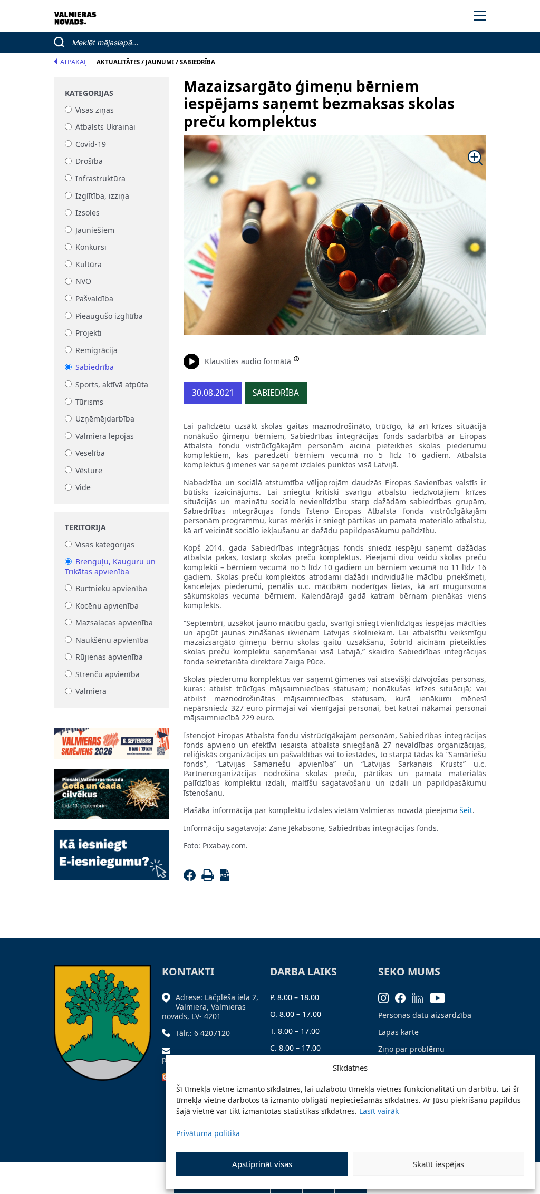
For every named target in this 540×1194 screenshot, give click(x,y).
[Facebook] (191, 878)
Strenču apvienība (107, 674)
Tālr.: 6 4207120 (203, 1033)
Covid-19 (90, 144)
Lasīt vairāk (379, 1111)
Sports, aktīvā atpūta (111, 384)
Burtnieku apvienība (111, 588)
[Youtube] (441, 997)
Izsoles (87, 213)
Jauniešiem (94, 230)
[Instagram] (387, 997)
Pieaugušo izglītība (109, 316)
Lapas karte (398, 1032)
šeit (466, 810)
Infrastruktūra (100, 178)
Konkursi (91, 247)
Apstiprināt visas (262, 1164)
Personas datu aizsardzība (424, 1015)
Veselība (90, 453)
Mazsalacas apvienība (114, 623)
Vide (83, 488)
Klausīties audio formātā (248, 361)
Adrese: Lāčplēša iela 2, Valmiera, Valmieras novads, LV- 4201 (210, 1006)
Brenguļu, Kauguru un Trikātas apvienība (110, 566)
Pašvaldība (94, 298)
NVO (83, 282)
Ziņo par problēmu (411, 1049)
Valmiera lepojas (104, 436)
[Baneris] (111, 737)
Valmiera (91, 692)
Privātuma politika (208, 1133)
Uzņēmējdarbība (104, 419)
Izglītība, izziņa (102, 196)
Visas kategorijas (104, 545)
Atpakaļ (74, 61)
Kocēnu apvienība (107, 606)
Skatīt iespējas (438, 1164)
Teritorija (85, 527)
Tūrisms (89, 402)
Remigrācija (96, 350)
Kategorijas (89, 93)
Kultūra (88, 264)
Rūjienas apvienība (109, 657)
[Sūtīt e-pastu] (169, 1050)
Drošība (89, 161)
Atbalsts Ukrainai (105, 127)
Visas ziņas (94, 110)
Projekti (88, 333)
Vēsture (88, 470)
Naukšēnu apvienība (111, 640)
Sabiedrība (94, 368)
